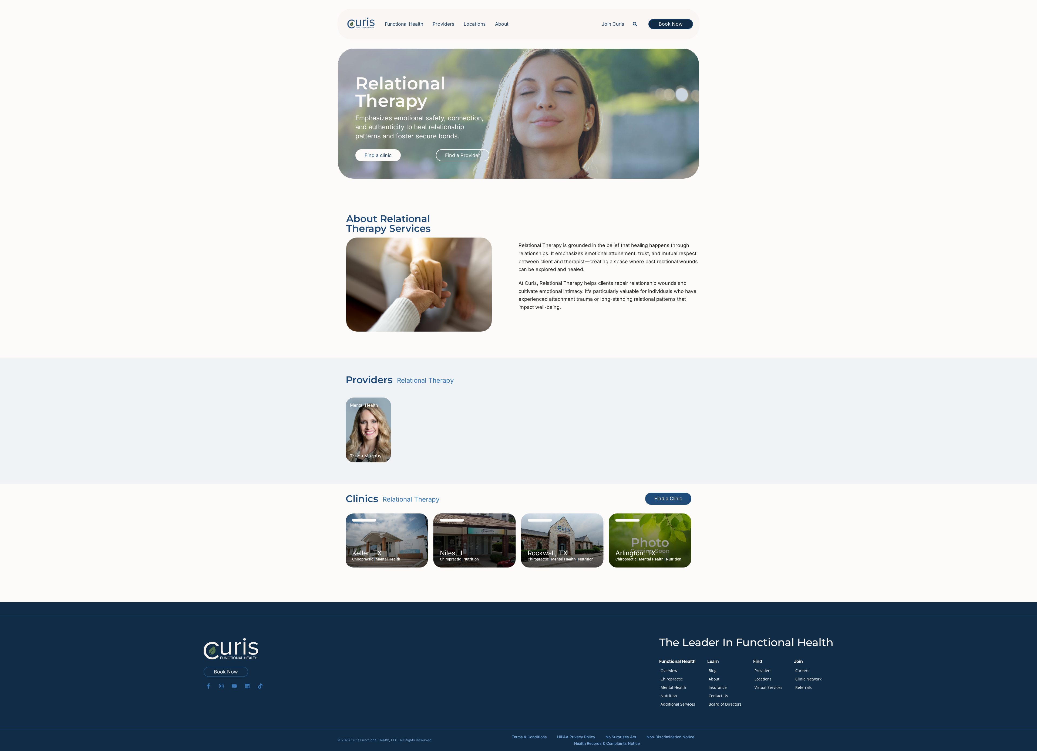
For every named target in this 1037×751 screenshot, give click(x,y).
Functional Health (404, 24)
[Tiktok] (260, 686)
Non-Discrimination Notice (670, 737)
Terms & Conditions (529, 737)
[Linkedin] (247, 686)
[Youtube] (234, 686)
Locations (475, 24)
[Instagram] (221, 686)
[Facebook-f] (208, 686)
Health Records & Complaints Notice (607, 743)
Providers (443, 24)
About (502, 24)
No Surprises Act (620, 737)
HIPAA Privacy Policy (576, 737)
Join (798, 661)
